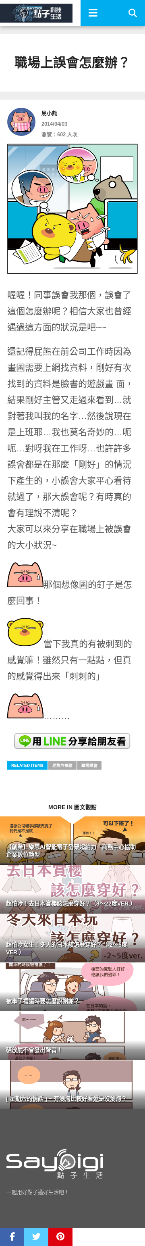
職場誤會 (89, 765)
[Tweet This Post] (36, 1237)
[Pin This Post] (60, 1237)
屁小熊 (49, 113)
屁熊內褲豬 (62, 765)
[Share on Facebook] (12, 1237)
